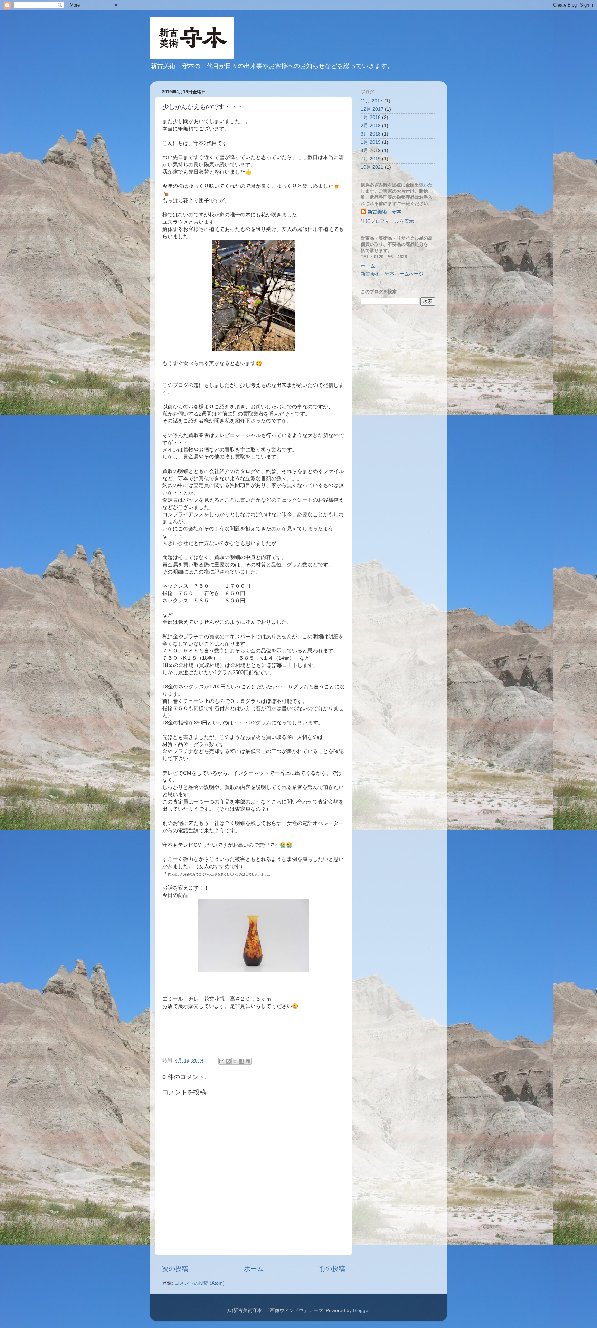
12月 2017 (372, 109)
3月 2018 (371, 134)
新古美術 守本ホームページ (392, 274)
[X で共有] (234, 1061)
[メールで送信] (221, 1061)
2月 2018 (371, 125)
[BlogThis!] (228, 1061)
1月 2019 (371, 142)
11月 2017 (372, 100)
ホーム (254, 1268)
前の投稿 (332, 1268)
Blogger (361, 1310)
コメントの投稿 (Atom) (199, 1283)
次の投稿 (175, 1268)
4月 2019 (371, 150)
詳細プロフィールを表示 (387, 221)
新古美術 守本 (384, 211)
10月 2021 (372, 167)
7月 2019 (371, 158)
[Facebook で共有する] (241, 1061)
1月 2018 (371, 117)
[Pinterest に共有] (248, 1061)
